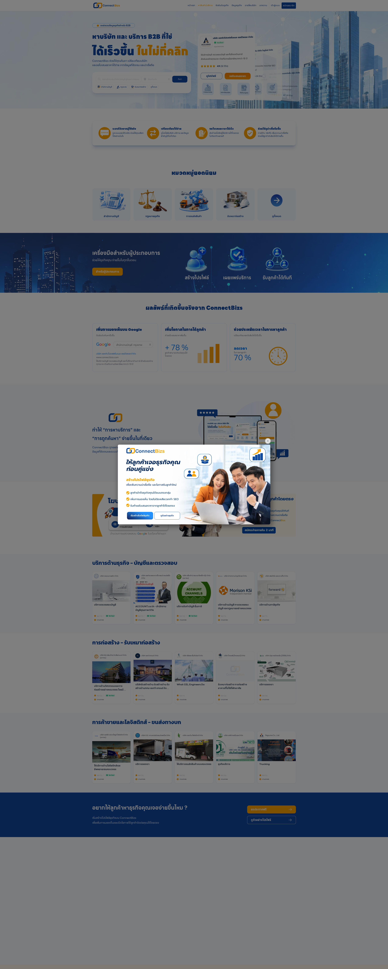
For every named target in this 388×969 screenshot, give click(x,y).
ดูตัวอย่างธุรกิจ (167, 515)
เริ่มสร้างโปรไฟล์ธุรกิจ (140, 515)
